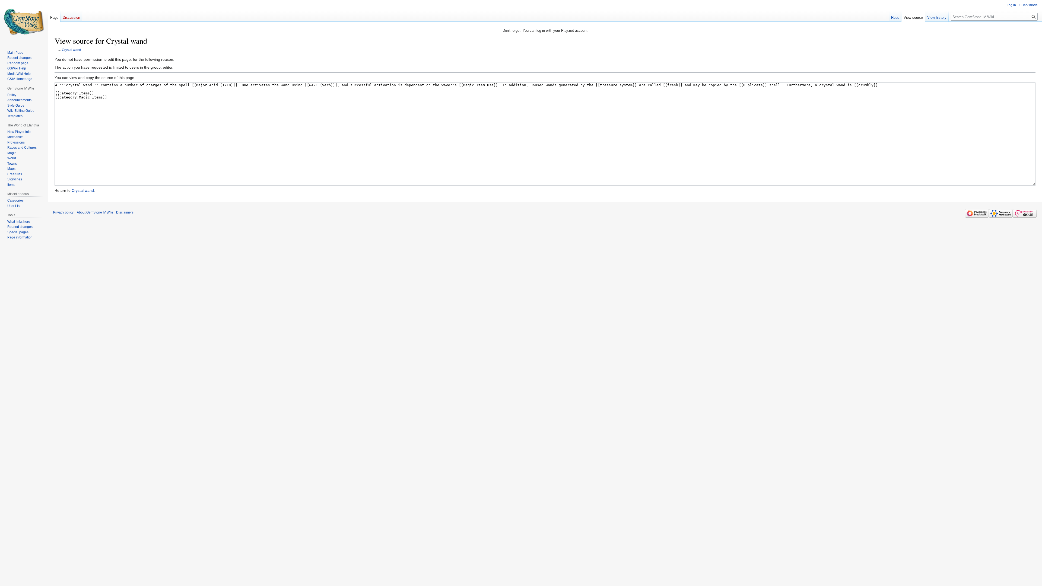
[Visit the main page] (24, 21)
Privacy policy (63, 212)
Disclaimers (125, 212)
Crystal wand (71, 50)
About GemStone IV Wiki (95, 212)
